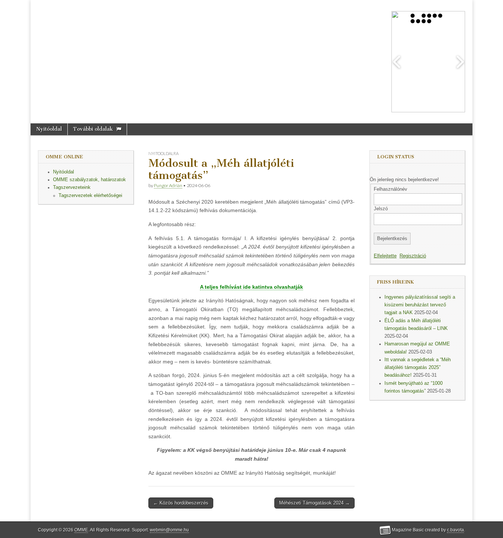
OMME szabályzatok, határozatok (89, 179)
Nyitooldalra (163, 153)
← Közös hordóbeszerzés (180, 503)
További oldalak (93, 129)
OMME (81, 529)
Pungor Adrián (168, 185)
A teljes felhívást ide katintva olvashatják (251, 287)
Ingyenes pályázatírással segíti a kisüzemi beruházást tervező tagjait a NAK (419, 305)
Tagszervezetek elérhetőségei (90, 195)
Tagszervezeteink (72, 187)
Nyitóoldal (49, 129)
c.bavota (455, 529)
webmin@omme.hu (169, 529)
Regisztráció (413, 256)
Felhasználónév (390, 189)
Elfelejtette (385, 256)
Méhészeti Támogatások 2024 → (314, 503)
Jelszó (381, 208)
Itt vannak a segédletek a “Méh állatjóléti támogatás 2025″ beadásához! (417, 367)
